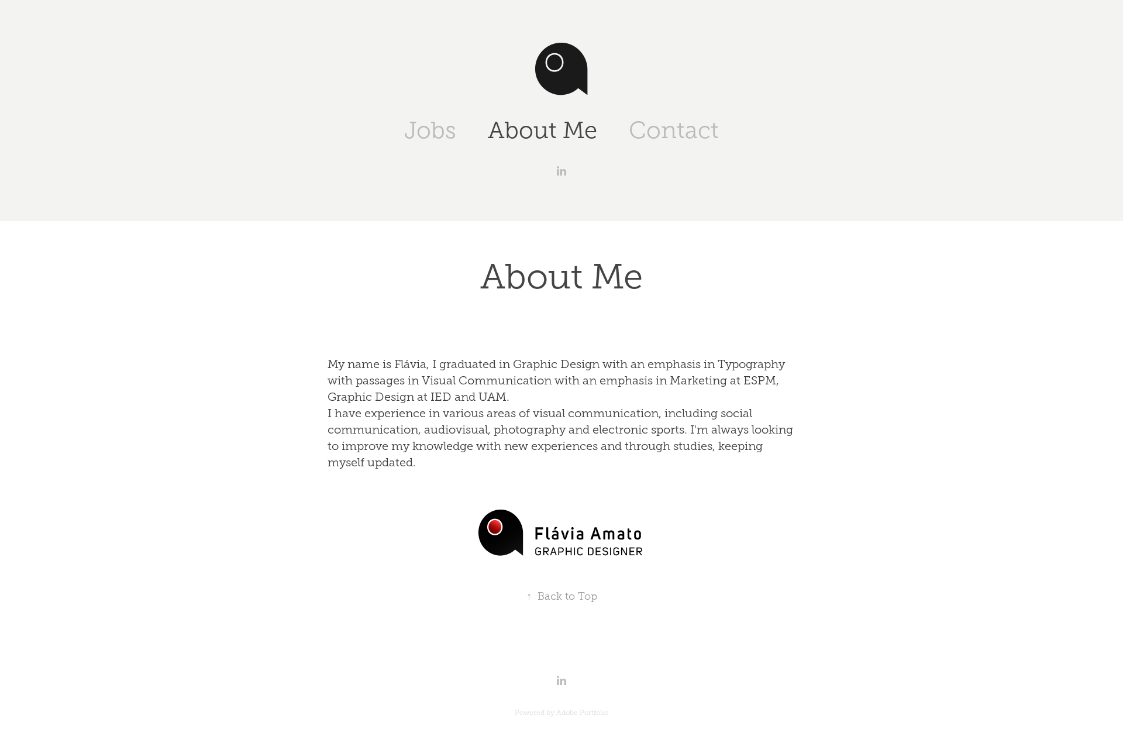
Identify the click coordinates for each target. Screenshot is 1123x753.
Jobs (430, 130)
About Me (542, 130)
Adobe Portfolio (582, 713)
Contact (674, 130)
